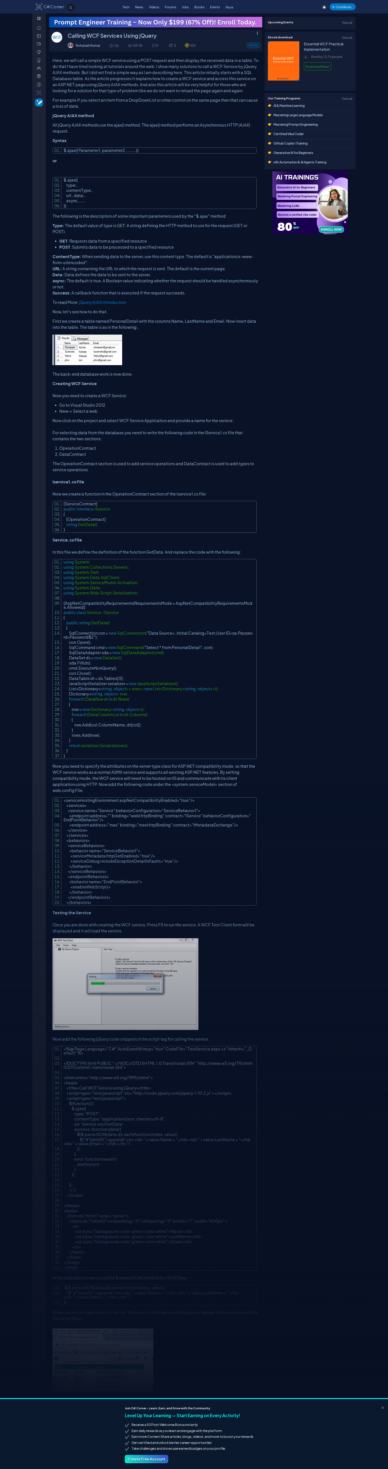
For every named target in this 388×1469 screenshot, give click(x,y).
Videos (154, 7)
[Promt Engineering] (310, 202)
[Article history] (111, 45)
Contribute (343, 7)
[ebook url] (283, 83)
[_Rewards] (40, 84)
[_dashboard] (40, 36)
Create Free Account (146, 1459)
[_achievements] (40, 60)
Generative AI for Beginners (293, 153)
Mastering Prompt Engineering (295, 124)
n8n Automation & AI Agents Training (299, 162)
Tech (126, 7)
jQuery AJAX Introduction (102, 302)
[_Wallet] (40, 44)
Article (253, 45)
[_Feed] (40, 28)
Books (199, 7)
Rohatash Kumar (88, 45)
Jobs (185, 7)
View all (347, 22)
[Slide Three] (155, 22)
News (139, 7)
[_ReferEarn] (40, 76)
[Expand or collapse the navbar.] (39, 18)
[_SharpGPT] (40, 92)
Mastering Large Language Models (298, 115)
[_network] (40, 68)
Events (215, 7)
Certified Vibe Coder (288, 134)
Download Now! (317, 66)
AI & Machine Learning (289, 105)
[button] (170, 45)
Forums (170, 7)
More (229, 7)
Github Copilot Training (290, 143)
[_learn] (40, 52)
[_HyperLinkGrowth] (38, 102)
